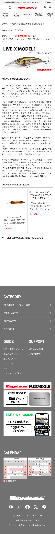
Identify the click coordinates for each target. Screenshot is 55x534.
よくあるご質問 (36, 349)
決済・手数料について (13, 349)
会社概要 (17, 515)
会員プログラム (10, 368)
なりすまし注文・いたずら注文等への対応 (27, 525)
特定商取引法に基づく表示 (27, 520)
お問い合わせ (35, 354)
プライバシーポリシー (32, 515)
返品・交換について (12, 359)
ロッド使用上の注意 (12, 373)
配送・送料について (12, 354)
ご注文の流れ (9, 363)
